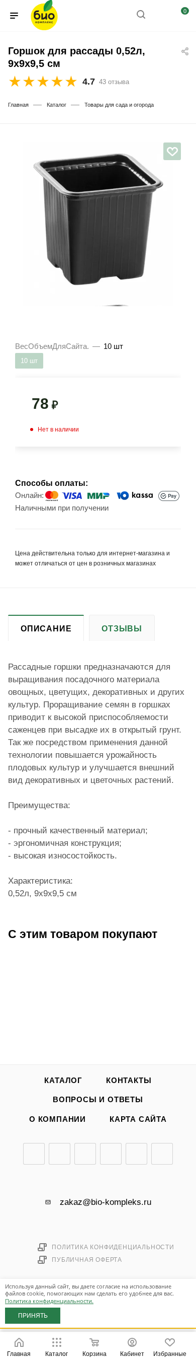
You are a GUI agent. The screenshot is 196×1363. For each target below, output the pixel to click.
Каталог (63, 1081)
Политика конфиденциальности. (49, 1301)
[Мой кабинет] (159, 16)
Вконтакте (34, 1154)
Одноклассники (111, 1154)
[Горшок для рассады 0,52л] (98, 218)
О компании (57, 1119)
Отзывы (122, 628)
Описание (46, 628)
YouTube (85, 1154)
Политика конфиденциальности (113, 1247)
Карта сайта (138, 1119)
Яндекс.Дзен (136, 1154)
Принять (33, 1315)
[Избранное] (172, 151)
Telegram (59, 1154)
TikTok (162, 1154)
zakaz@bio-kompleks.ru (105, 1202)
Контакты (128, 1081)
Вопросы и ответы (98, 1100)
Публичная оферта (87, 1259)
